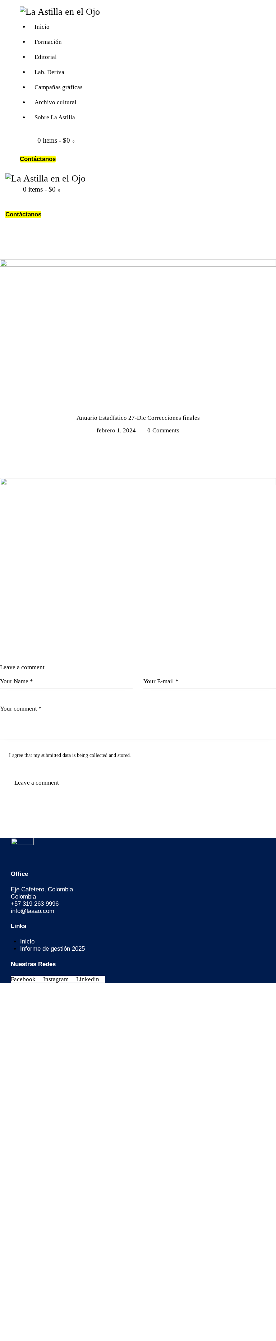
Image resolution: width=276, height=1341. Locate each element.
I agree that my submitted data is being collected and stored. (70, 755)
